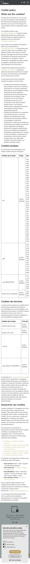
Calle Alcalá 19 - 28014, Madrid (15, 515)
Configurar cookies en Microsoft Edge (16, 445)
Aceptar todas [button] (15, 551)
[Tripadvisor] (16, 522)
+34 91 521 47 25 (15, 519)
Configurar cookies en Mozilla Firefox (16, 451)
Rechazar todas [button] (15, 556)
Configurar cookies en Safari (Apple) (16, 453)
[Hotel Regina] (7, 2)
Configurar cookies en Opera (13, 455)
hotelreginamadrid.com (8, 33)
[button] (26, 526)
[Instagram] (13, 522)
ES (24, 2)
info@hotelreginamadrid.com (18, 490)
